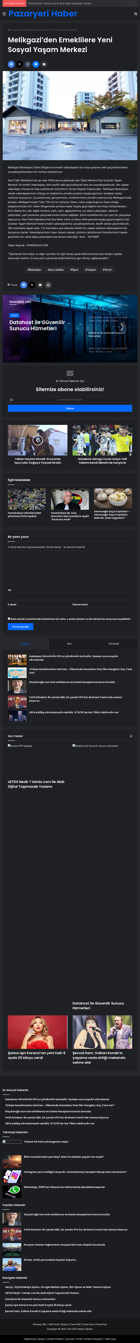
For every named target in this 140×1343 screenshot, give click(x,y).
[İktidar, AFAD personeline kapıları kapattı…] (12, 1264)
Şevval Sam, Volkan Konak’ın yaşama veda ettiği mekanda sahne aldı (99, 1058)
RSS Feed (54, 1324)
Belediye (35, 269)
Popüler (25, 643)
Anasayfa (15, 29)
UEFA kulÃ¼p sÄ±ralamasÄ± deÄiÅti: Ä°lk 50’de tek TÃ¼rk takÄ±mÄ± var (74, 712)
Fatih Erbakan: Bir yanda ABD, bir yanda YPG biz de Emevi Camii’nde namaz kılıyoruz (76, 1229)
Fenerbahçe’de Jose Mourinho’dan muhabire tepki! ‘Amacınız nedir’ (70, 516)
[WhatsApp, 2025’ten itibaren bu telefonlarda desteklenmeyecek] (12, 1191)
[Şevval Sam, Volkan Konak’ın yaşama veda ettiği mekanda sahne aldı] (102, 1032)
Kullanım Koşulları (94, 1339)
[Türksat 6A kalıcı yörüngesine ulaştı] (12, 1146)
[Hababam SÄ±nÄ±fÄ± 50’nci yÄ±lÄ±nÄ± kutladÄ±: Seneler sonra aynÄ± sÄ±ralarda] (17, 660)
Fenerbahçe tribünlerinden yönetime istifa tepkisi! (24, 514)
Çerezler (70, 1339)
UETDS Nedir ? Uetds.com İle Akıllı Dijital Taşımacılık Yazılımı (36, 784)
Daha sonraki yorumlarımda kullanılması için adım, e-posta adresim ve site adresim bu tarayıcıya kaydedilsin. (71, 619)
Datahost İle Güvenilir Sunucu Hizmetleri (49, 3)
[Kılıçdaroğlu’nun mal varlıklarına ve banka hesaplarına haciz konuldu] (17, 686)
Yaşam (91, 269)
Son (69, 643)
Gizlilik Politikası (55, 1339)
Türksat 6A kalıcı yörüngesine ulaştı (46, 1141)
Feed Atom (88, 1324)
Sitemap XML (40, 1324)
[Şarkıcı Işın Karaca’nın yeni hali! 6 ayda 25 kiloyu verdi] (70, 328)
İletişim (41, 1339)
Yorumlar (113, 643)
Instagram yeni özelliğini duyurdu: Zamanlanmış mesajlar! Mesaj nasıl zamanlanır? (75, 1172)
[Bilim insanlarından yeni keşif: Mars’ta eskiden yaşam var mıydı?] (12, 1161)
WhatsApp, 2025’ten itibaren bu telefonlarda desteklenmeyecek (64, 1187)
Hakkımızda (30, 1339)
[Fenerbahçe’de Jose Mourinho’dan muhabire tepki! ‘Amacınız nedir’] (70, 499)
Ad (10, 590)
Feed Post (101, 1324)
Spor (75, 269)
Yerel (107, 269)
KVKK (79, 1339)
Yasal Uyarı (110, 1339)
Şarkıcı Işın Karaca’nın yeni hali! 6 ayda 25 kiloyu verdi (44, 321)
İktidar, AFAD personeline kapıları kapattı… (50, 1260)
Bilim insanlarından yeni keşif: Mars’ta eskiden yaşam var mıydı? (64, 1157)
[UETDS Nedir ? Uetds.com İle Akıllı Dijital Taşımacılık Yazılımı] (37, 761)
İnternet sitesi (80, 604)
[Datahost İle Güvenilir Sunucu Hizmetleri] (102, 871)
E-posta (13, 604)
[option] (70, 328)
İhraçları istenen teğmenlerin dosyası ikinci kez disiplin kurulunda (64, 1244)
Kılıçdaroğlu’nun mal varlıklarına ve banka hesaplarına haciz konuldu (72, 682)
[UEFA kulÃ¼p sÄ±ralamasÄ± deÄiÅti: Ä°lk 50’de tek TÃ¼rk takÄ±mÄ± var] (17, 716)
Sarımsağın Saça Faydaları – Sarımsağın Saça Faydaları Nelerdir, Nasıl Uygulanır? (112, 515)
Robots (64, 1324)
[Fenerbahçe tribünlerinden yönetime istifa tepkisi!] (27, 499)
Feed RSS (76, 1324)
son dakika (57, 269)
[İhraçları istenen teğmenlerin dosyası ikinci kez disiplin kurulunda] (12, 1249)
